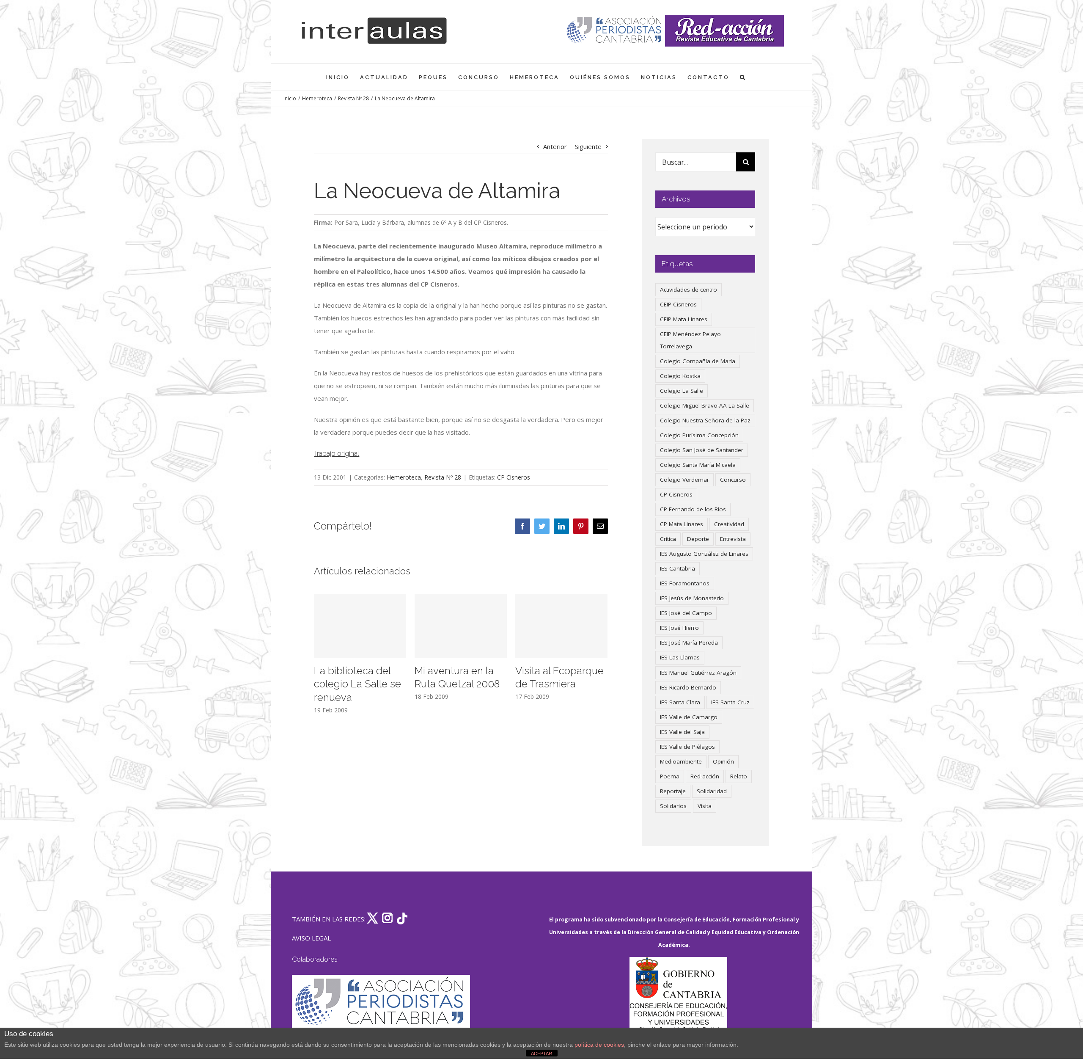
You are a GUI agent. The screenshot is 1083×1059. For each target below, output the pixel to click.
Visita (705, 806)
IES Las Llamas (680, 657)
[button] (743, 77)
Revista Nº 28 (442, 477)
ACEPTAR (541, 1053)
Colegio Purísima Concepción (699, 435)
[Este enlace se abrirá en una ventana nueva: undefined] (615, 31)
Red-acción (704, 776)
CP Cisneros (513, 477)
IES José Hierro (679, 628)
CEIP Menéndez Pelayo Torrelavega (690, 340)
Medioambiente (681, 761)
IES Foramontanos (684, 583)
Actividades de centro (688, 289)
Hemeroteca (404, 477)
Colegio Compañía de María (697, 361)
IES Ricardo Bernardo (688, 687)
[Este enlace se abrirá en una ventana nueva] (678, 997)
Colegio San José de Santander (701, 450)
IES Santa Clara (680, 702)
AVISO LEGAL (311, 938)
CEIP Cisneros (678, 304)
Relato (738, 776)
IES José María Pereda (689, 642)
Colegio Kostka (680, 376)
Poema (669, 776)
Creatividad (729, 524)
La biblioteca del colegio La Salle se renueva (357, 684)
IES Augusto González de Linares (704, 553)
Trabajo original (336, 454)
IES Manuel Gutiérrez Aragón (698, 672)
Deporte (698, 539)
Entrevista (733, 539)
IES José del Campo (686, 613)
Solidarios (673, 806)
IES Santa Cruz (730, 702)
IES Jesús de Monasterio (692, 598)
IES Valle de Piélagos (687, 746)
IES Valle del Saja (682, 732)
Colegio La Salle (681, 390)
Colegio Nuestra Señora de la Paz (705, 420)
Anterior (555, 146)
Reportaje (673, 791)
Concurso (733, 479)
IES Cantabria (677, 568)
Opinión (723, 761)
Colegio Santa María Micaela (698, 465)
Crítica (668, 539)
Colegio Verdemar (684, 479)
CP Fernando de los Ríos (693, 509)
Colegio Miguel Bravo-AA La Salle (704, 405)
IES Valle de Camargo (688, 717)
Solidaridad (712, 791)
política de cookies (599, 1044)
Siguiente (588, 146)
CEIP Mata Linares (683, 319)
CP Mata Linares (681, 524)
